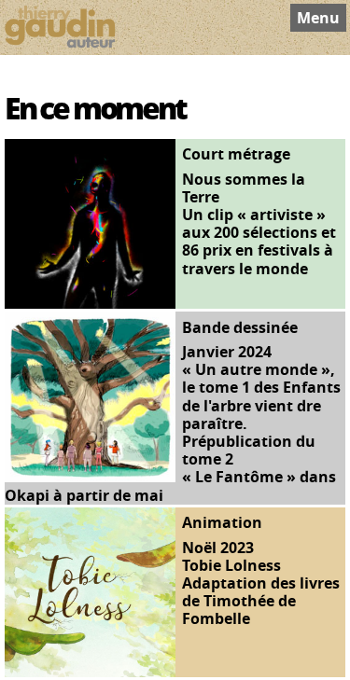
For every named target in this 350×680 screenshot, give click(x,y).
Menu (318, 17)
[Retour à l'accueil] (60, 28)
